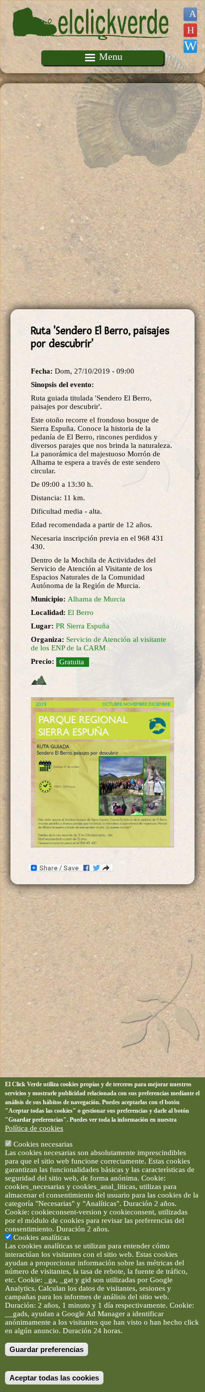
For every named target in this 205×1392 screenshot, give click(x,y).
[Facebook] (190, 14)
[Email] (190, 46)
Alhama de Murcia (96, 599)
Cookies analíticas (41, 1237)
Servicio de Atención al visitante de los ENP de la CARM (98, 643)
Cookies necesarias (43, 1144)
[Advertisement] (102, 196)
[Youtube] (190, 30)
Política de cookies (34, 1128)
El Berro (81, 612)
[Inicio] (92, 46)
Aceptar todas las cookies (54, 1378)
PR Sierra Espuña (82, 626)
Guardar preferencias (46, 1349)
